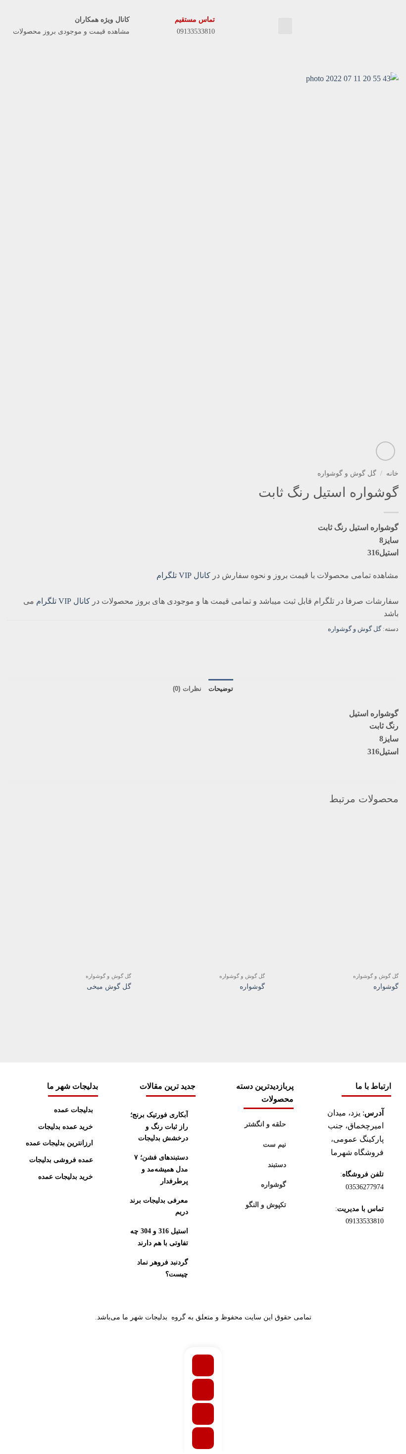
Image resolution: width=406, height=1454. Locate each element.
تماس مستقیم (195, 19)
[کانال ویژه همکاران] (139, 26)
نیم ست (274, 1144)
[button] (285, 26)
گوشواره (386, 986)
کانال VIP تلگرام (183, 575)
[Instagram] (203, 1414)
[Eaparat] (203, 1365)
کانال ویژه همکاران (102, 19)
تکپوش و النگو (266, 1205)
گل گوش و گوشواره (346, 473)
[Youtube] (203, 1438)
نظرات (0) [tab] (187, 688)
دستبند (277, 1164)
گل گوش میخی (109, 986)
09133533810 (364, 1221)
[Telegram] (203, 1390)
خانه (392, 473)
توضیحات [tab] (220, 688)
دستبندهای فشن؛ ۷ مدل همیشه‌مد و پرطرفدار (161, 1169)
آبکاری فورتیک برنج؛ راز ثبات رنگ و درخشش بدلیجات (159, 1126)
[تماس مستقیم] (224, 26)
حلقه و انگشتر (265, 1124)
